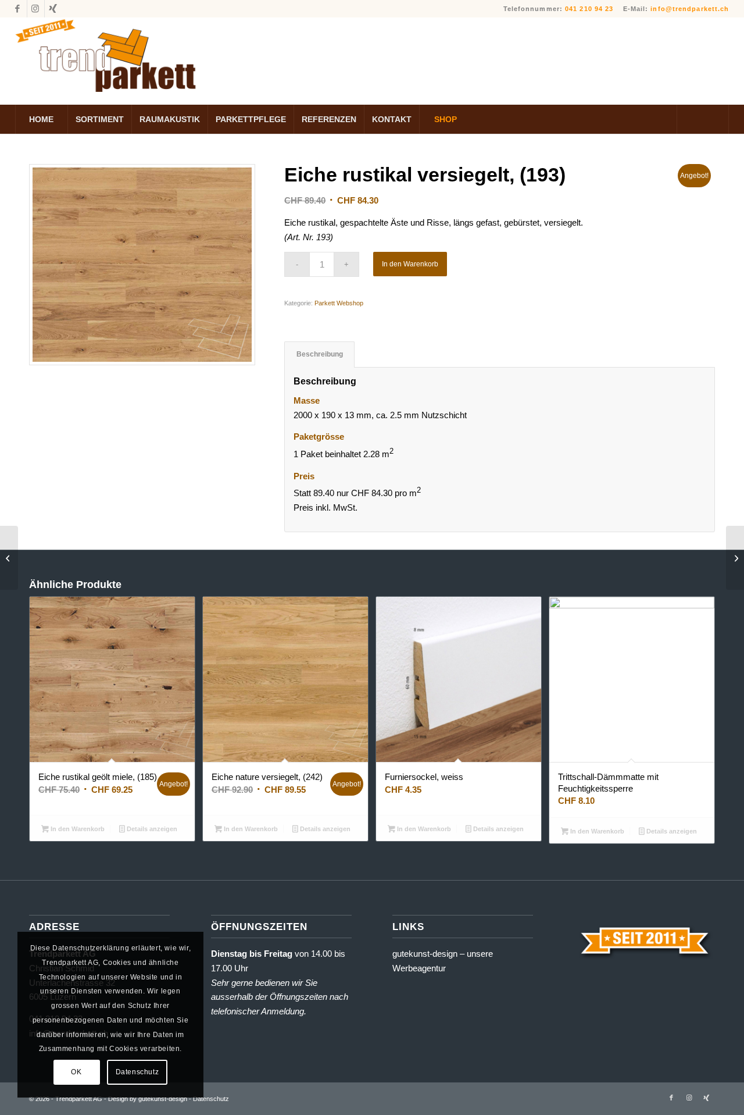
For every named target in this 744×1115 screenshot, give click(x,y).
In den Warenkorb (410, 264)
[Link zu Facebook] (18, 8)
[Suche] (703, 119)
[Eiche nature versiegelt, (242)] (735, 558)
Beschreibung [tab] (319, 354)
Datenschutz (137, 1072)
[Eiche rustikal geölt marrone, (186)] (9, 558)
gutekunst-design (424, 954)
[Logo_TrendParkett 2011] (108, 61)
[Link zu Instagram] (35, 8)
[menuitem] (41, 119)
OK (76, 1072)
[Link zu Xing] (53, 8)
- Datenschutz (209, 1098)
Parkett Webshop (338, 303)
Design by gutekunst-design (147, 1098)
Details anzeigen (151, 828)
